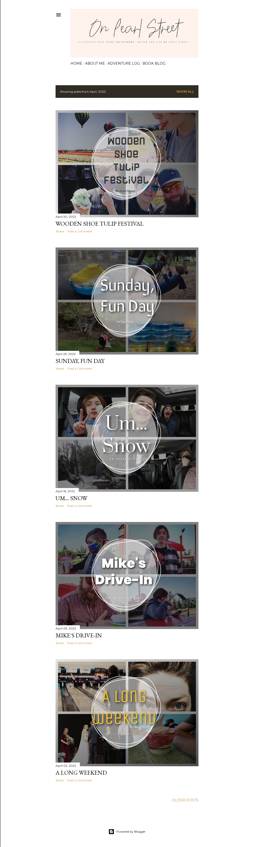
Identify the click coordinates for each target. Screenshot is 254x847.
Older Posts (185, 800)
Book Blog (154, 63)
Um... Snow (71, 498)
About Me (95, 63)
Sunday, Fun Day (80, 361)
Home (76, 63)
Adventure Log (124, 63)
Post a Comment (79, 231)
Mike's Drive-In (79, 635)
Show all (185, 91)
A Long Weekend (81, 772)
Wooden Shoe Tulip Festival (100, 223)
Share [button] (60, 231)
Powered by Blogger (131, 831)
